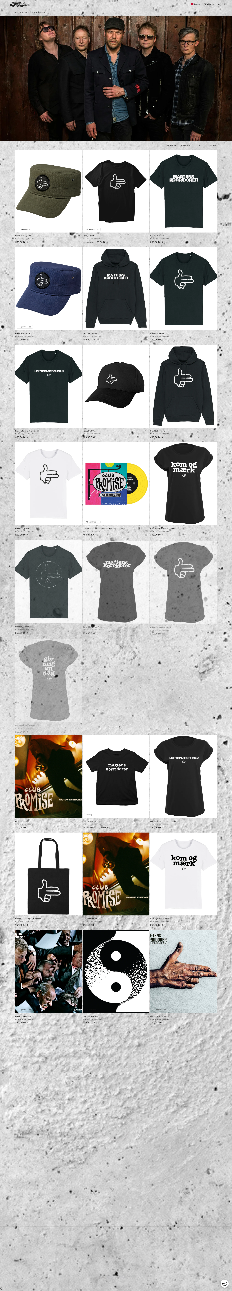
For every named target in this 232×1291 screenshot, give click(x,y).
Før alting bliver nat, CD (160, 1016)
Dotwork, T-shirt (22, 626)
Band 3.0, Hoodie (90, 333)
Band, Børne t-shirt (91, 821)
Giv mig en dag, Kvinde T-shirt (28, 724)
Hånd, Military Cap (23, 236)
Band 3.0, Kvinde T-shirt (160, 1212)
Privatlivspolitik (116, 1244)
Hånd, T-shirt (88, 236)
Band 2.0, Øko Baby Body (94, 1114)
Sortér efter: (171, 145)
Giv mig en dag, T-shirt (159, 724)
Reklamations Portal (153, 1240)
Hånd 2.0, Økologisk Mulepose (28, 919)
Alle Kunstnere (21, 12)
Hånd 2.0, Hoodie (157, 431)
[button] (6, 4)
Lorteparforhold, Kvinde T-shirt (163, 821)
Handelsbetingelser (83, 1240)
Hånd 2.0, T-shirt (157, 333)
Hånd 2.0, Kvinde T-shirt (160, 626)
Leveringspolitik (101, 1240)
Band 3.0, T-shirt (157, 236)
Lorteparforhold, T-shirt (25, 431)
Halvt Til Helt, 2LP (90, 1016)
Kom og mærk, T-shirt (92, 724)
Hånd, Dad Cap (89, 431)
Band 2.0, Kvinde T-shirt (93, 626)
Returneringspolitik (119, 1240)
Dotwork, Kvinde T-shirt (93, 1212)
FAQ (69, 1240)
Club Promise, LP (90, 919)
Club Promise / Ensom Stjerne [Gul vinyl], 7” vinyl (104, 529)
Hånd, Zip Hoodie (157, 1114)
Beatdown (111, 1281)
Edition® (127, 1281)
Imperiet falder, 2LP (23, 1016)
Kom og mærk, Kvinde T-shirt (162, 529)
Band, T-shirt (20, 1114)
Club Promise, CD (22, 821)
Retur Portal (136, 1240)
